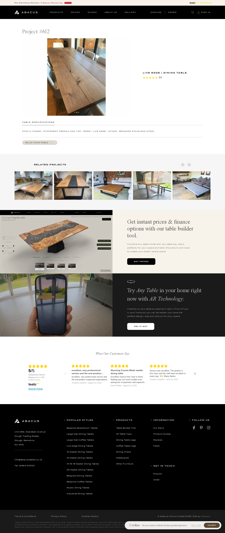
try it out (141, 326)
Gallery (130, 12)
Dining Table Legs (126, 440)
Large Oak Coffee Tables (80, 440)
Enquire (157, 474)
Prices (75, 12)
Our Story (158, 428)
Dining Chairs (123, 452)
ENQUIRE (156, 12)
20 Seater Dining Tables (80, 470)
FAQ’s (156, 446)
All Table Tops (124, 434)
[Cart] (192, 12)
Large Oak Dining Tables (80, 434)
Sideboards (122, 458)
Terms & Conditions (25, 516)
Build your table (37, 142)
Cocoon (205, 516)
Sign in (205, 12)
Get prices (141, 261)
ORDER (172, 12)
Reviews (158, 440)
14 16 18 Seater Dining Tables (83, 464)
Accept (212, 525)
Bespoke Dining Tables (79, 476)
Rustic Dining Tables (78, 488)
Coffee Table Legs (126, 446)
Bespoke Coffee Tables (80, 482)
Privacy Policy (59, 516)
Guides (92, 12)
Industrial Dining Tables (80, 494)
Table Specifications (38, 122)
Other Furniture (124, 464)
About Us (111, 12)
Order (156, 480)
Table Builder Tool (126, 428)
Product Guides (162, 434)
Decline (196, 525)
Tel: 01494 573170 (25, 466)
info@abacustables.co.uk (28, 460)
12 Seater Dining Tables (80, 458)
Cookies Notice (89, 516)
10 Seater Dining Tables (80, 452)
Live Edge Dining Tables (80, 446)
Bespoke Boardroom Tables (82, 428)
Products (56, 12)
